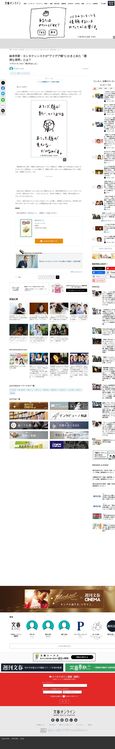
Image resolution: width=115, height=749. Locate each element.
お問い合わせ (52, 724)
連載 (51, 3)
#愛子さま (38, 390)
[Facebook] (52, 720)
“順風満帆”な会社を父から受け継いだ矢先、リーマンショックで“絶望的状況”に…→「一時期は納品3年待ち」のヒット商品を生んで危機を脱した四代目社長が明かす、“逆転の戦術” (59, 371)
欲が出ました (32, 213)
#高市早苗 (13, 390)
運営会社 (90, 724)
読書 (82, 3)
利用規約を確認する (56, 696)
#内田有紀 (46, 390)
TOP (10, 49)
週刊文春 (56, 3)
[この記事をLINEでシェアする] (3, 100)
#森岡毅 (12, 393)
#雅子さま (30, 390)
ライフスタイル (25, 73)
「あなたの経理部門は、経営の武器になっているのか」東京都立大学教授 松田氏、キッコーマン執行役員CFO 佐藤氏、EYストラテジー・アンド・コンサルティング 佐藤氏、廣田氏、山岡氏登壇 (79, 372)
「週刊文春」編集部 (110, 101)
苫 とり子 (108, 162)
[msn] (71, 720)
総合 (109, 85)
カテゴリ (38, 3)
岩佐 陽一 (108, 192)
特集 (45, 3)
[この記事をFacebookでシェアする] (3, 88)
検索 (104, 3)
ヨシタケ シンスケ (18, 68)
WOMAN (70, 3)
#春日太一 (79, 390)
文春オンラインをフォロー (78, 290)
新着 (25, 3)
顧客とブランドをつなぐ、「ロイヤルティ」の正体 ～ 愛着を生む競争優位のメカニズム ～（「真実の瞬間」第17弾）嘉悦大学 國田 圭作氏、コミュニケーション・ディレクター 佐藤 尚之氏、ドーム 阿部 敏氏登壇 (39, 372)
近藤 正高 (108, 209)
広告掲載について (40, 724)
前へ (20, 277)
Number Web (5, 738)
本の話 (22, 738)
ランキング (31, 3)
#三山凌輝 (71, 390)
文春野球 (95, 3)
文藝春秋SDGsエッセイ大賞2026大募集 (17, 367)
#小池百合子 (62, 390)
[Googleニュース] (66, 720)
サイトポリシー (80, 724)
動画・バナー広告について (65, 724)
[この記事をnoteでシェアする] (2, 105)
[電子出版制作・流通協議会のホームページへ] (43, 731)
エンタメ (15, 49)
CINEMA (77, 3)
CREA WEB (15, 738)
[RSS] (75, 720)
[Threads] (62, 720)
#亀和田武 (54, 390)
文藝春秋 (63, 3)
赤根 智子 (108, 232)
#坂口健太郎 (21, 390)
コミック (88, 3)
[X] (57, 720)
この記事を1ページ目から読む (50, 82)
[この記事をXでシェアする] (3, 83)
